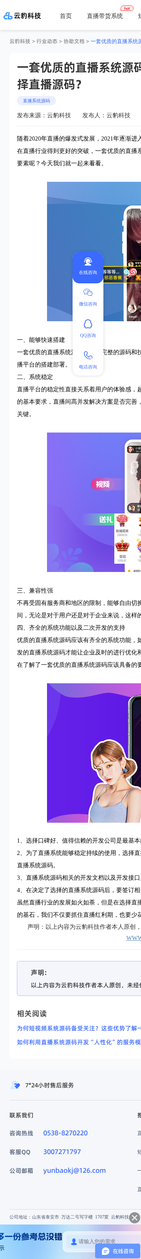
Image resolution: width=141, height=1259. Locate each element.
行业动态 (47, 41)
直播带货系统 (105, 16)
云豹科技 (19, 41)
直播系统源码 (36, 100)
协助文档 (74, 41)
